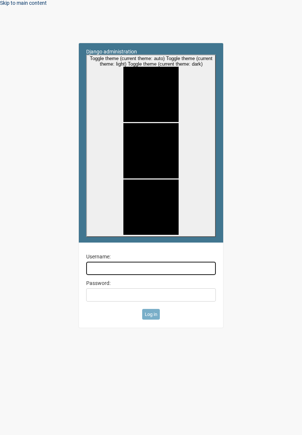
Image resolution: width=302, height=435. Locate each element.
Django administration (111, 52)
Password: (98, 283)
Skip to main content (23, 3)
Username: (98, 257)
